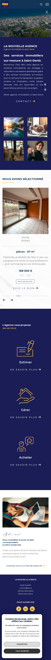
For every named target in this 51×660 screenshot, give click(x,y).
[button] (11, 300)
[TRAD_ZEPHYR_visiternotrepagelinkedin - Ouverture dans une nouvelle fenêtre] (32, 608)
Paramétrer (22, 644)
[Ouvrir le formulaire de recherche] (41, 4)
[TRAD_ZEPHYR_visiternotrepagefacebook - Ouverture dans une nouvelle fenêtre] (18, 608)
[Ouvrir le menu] (47, 4)
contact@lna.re (25, 588)
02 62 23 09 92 (25, 585)
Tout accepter (22, 651)
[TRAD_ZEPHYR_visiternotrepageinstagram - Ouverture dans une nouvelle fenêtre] (25, 608)
